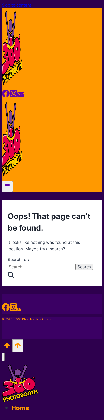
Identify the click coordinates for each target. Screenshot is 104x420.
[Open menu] (7, 186)
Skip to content (16, 5)
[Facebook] (6, 95)
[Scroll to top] (7, 347)
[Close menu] (3, 357)
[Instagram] (13, 95)
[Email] (20, 95)
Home (20, 408)
